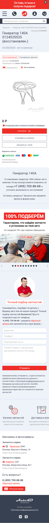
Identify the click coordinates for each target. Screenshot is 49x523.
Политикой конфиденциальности (30, 381)
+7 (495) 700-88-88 (27, 186)
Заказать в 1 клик (24, 145)
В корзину (22, 131)
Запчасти (6, 27)
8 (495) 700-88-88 (14, 13)
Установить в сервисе (24, 138)
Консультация (16, 488)
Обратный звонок (11, 483)
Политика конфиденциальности (24, 510)
